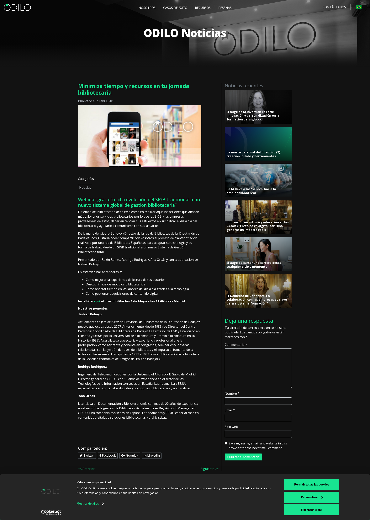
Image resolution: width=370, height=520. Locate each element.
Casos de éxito (175, 8)
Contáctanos (334, 7)
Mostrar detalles (88, 503)
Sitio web (231, 427)
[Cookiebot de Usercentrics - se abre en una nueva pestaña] (51, 512)
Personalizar (309, 497)
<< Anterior (86, 469)
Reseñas (225, 8)
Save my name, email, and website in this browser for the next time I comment (258, 445)
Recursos (203, 8)
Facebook (108, 455)
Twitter (88, 455)
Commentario (236, 344)
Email (230, 410)
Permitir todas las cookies (311, 484)
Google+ (131, 455)
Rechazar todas (311, 509)
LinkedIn (153, 455)
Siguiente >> (210, 469)
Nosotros (147, 8)
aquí (96, 301)
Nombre (232, 393)
